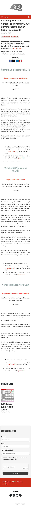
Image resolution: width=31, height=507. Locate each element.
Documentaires (15, 36)
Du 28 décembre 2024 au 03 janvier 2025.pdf (7, 406)
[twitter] (10, 495)
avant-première (17, 48)
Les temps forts (6, 36)
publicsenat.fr (12, 151)
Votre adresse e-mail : (7, 450)
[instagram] (14, 495)
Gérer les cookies (8, 481)
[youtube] (17, 495)
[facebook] (20, 495)
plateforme (21, 158)
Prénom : (3, 437)
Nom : (3, 443)
